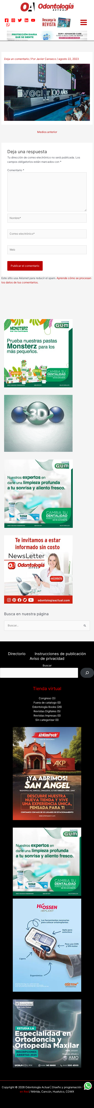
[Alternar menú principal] (83, 22)
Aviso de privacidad (47, 658)
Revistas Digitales (45, 711)
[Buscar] (87, 673)
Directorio (17, 653)
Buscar (47, 665)
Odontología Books (44, 707)
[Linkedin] (26, 20)
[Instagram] (13, 20)
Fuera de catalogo (45, 702)
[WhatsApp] (8, 25)
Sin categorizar (45, 720)
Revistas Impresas (45, 715)
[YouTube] (33, 20)
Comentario (15, 170)
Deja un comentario (16, 59)
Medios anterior (47, 132)
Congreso (45, 698)
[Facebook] (7, 20)
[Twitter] (20, 20)
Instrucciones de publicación (60, 653)
